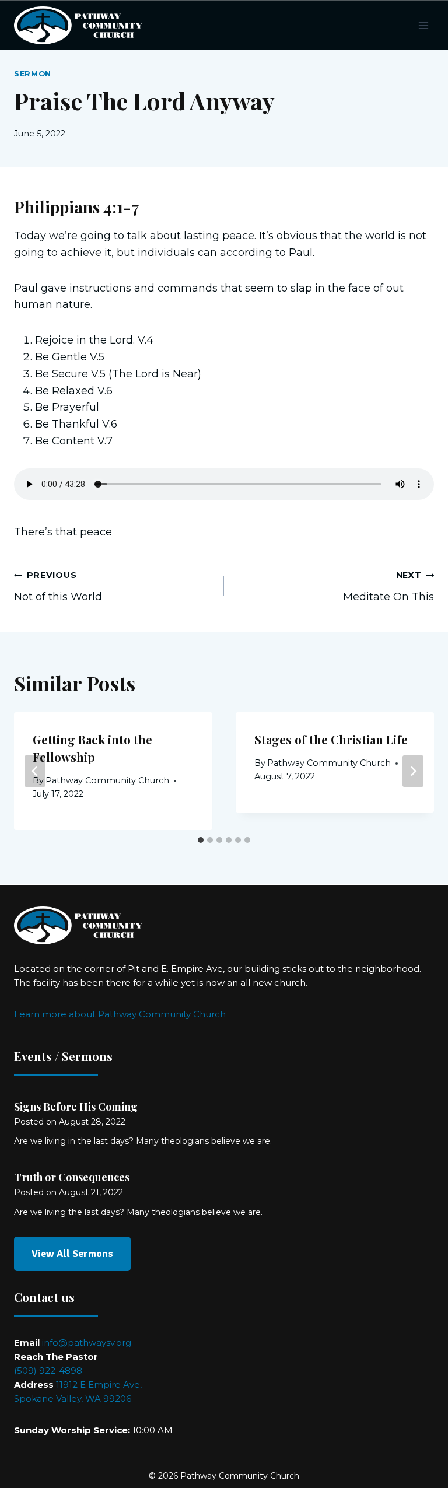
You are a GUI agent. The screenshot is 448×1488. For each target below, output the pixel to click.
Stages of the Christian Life (331, 739)
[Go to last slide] (35, 771)
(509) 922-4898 (48, 1370)
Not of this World (58, 586)
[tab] (201, 840)
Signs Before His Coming (76, 1107)
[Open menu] (423, 25)
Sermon (32, 73)
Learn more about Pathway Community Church (120, 1014)
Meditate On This (388, 586)
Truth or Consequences (72, 1177)
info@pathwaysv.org (86, 1342)
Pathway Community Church (107, 780)
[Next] (413, 771)
